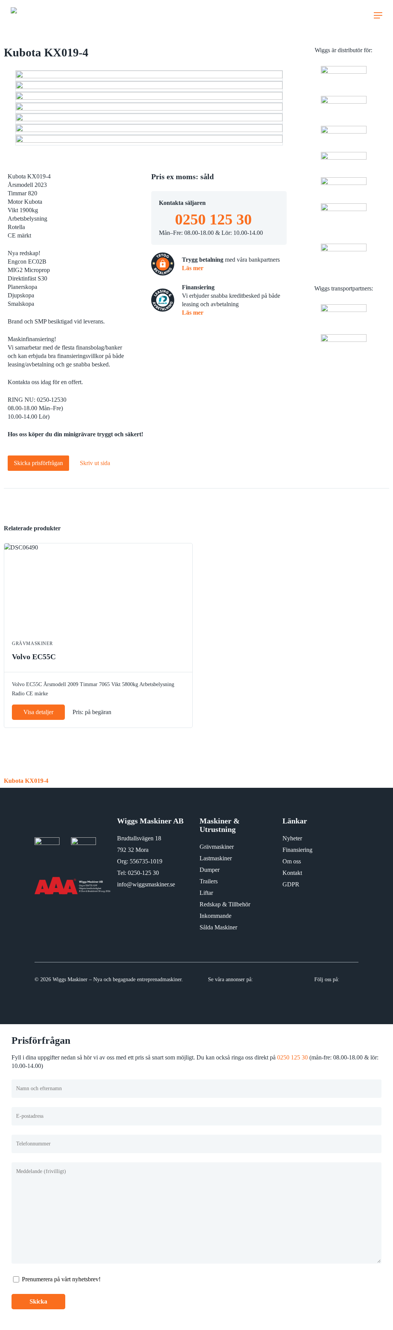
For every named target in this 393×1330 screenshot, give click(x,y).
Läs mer (192, 268)
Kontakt (292, 873)
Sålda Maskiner (218, 927)
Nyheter (292, 838)
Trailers (209, 881)
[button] (378, 15)
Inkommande (215, 916)
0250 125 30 (213, 219)
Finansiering (297, 850)
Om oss (291, 861)
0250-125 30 (143, 873)
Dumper (210, 869)
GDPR (290, 884)
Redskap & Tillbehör (225, 904)
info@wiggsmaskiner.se (146, 884)
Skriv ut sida (95, 463)
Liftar (206, 892)
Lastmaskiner (216, 858)
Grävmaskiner (217, 846)
